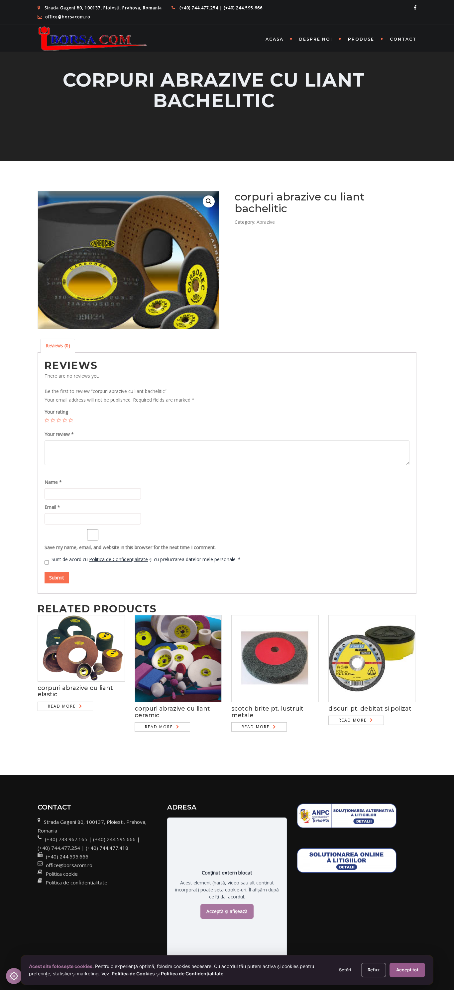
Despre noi (315, 39)
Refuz (374, 969)
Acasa (275, 39)
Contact (403, 39)
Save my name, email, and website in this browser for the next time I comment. (130, 547)
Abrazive (266, 222)
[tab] (58, 346)
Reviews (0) (58, 345)
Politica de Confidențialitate (118, 559)
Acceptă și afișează (227, 911)
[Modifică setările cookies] (14, 976)
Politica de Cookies (133, 973)
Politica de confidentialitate (76, 882)
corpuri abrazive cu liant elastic (75, 691)
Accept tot (407, 969)
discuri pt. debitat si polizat (369, 708)
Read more (62, 706)
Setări (345, 969)
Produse (361, 39)
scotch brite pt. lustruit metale (267, 712)
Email (52, 507)
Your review (59, 434)
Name (53, 482)
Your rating (56, 412)
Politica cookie (62, 873)
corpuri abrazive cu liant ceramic (172, 712)
